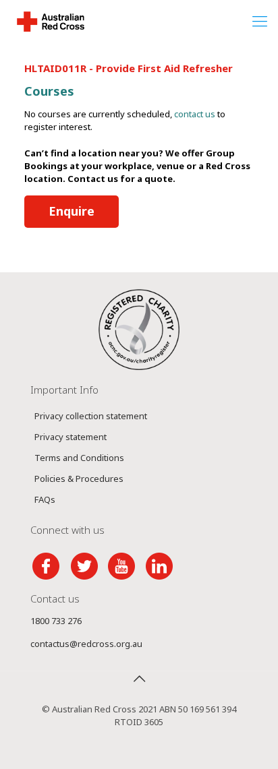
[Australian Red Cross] (50, 20)
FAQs (44, 499)
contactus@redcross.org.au (86, 644)
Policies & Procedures (78, 478)
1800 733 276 (56, 621)
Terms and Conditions (79, 458)
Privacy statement (70, 437)
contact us (194, 114)
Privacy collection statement (90, 416)
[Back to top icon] (139, 679)
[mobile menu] (259, 20)
